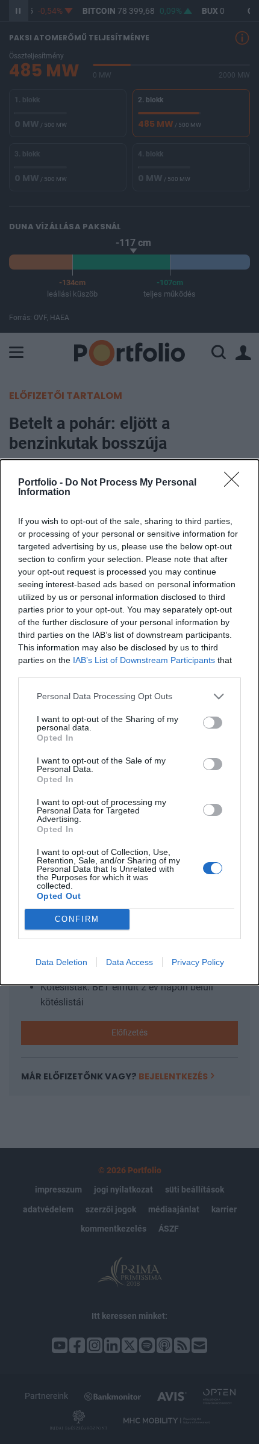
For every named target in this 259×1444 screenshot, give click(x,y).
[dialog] (129, 722)
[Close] (235, 483)
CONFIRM (77, 919)
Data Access (129, 962)
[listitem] (129, 696)
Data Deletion (61, 962)
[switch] (212, 723)
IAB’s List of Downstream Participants (144, 660)
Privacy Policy (198, 962)
